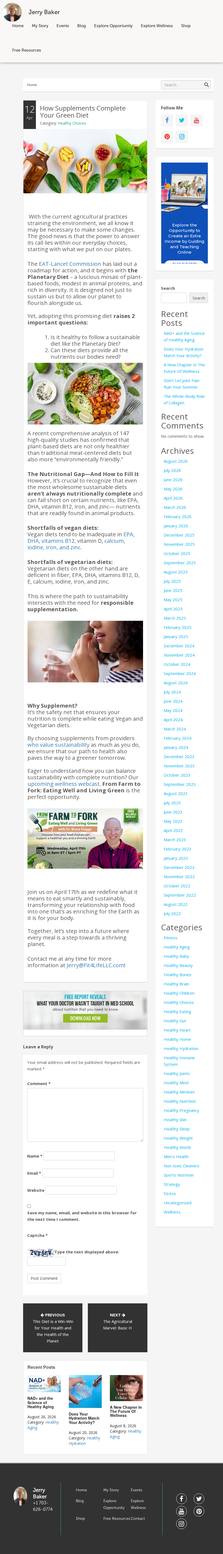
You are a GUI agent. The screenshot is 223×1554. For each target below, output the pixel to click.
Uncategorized (177, 1202)
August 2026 (176, 461)
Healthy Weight (178, 1138)
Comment (39, 1083)
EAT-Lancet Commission (70, 263)
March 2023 (175, 839)
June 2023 (173, 812)
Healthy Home (177, 1039)
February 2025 (177, 627)
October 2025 (177, 553)
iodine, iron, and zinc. (54, 547)
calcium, (114, 540)
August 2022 (176, 904)
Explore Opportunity (113, 25)
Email (34, 1173)
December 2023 (179, 756)
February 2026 (177, 516)
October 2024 (177, 664)
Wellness (172, 1212)
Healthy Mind (176, 1082)
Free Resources (26, 50)
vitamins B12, (59, 540)
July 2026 (172, 470)
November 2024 (179, 655)
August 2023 (176, 793)
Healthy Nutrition (180, 1101)
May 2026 (173, 488)
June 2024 (173, 701)
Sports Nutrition (179, 1175)
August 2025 (176, 572)
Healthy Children (179, 993)
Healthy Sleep (177, 1128)
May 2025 (173, 599)
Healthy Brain (176, 983)
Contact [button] (138, 1518)
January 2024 (176, 747)
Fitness (170, 937)
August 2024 (176, 682)
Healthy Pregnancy (181, 1110)
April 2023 (173, 830)
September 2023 (180, 784)
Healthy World (177, 1147)
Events (63, 25)
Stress (170, 1193)
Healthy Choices (72, 123)
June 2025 (173, 590)
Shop (186, 25)
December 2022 (179, 867)
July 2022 (172, 913)
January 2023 (176, 858)
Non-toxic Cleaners (181, 1165)
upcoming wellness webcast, (64, 783)
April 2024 (173, 719)
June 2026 (173, 479)
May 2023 (173, 821)
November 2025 (179, 544)
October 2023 (177, 775)
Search (168, 288)
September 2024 (180, 673)
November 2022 (179, 876)
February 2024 (177, 738)
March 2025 (175, 618)
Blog (81, 25)
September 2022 (180, 895)
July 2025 (172, 581)
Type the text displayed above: (86, 1251)
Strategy (172, 1184)
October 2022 (177, 885)
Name (34, 1156)
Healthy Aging (177, 947)
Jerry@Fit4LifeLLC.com (95, 965)
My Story (40, 25)
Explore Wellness (157, 25)
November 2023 (179, 765)
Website (35, 1190)
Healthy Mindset (179, 1092)
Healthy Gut (175, 1020)
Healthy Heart (177, 1030)
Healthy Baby (176, 956)
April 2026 (173, 498)
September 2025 (180, 562)
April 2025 (173, 608)
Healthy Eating (177, 1011)
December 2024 (179, 645)
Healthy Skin (175, 1119)
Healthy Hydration (84, 1440)
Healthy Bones (177, 974)
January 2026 (176, 525)
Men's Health (176, 1156)
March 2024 (175, 729)
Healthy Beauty (178, 965)
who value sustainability (58, 744)
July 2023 (172, 802)
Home (18, 25)
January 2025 (176, 636)
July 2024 (172, 692)
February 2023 (177, 849)
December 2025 (179, 535)
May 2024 (173, 710)
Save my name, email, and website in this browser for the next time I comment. (82, 1216)
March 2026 (175, 507)
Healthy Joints (177, 1073)
